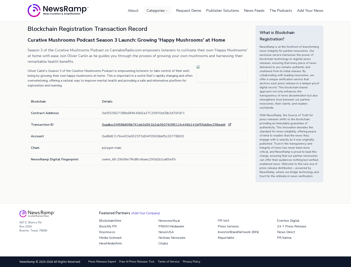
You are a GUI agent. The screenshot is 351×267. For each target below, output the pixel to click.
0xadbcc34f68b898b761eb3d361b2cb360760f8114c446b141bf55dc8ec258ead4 (164, 124)
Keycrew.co (107, 232)
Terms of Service (169, 262)
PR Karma (284, 238)
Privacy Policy (191, 262)
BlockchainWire (110, 220)
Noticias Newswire (171, 238)
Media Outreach (110, 238)
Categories (156, 10)
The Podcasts (280, 10)
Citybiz (163, 243)
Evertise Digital (288, 220)
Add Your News (310, 10)
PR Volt (223, 220)
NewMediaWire (110, 243)
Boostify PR (108, 226)
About (133, 10)
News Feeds (254, 10)
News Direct (286, 232)
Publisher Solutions (222, 10)
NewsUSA (166, 232)
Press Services (228, 226)
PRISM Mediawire (171, 226)
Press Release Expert (102, 262)
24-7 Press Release (291, 226)
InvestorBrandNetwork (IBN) (238, 232)
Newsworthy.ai (169, 220)
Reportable (226, 238)
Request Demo (188, 10)
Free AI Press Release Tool (136, 262)
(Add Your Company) (145, 213)
